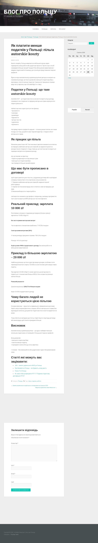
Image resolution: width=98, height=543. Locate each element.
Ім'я (12, 465)
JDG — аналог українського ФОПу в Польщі (28, 365)
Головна (36, 29)
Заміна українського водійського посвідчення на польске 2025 (30, 385)
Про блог (62, 29)
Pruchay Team (15, 534)
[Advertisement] (34, 408)
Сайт (12, 482)
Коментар (14, 443)
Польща (45, 29)
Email (13, 474)
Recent (87, 109)
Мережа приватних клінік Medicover (45, 387)
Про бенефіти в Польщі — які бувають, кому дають (31, 368)
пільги (29, 381)
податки (34, 381)
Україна (53, 29)
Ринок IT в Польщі (20, 371)
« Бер (69, 78)
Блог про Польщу (30, 12)
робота (39, 381)
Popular (74, 109)
